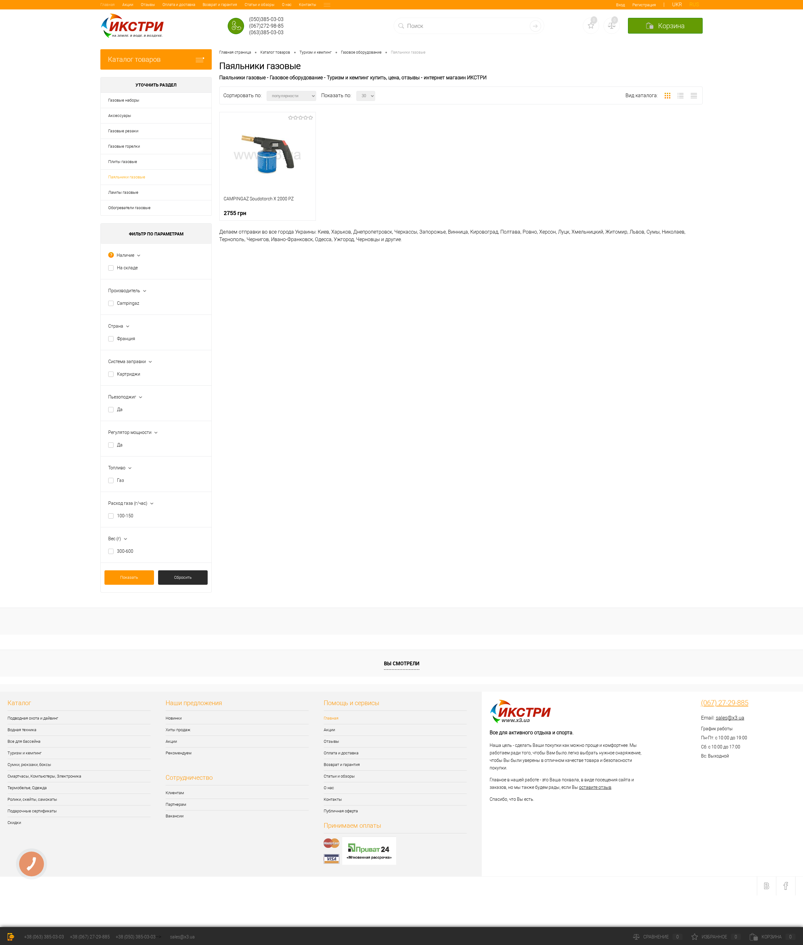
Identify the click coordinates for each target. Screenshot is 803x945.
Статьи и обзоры (259, 5)
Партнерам (176, 804)
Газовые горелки (124, 146)
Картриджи (128, 374)
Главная (107, 5)
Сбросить (183, 577)
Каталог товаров (134, 59)
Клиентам (175, 792)
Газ (120, 480)
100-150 (125, 515)
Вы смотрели (401, 663)
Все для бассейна (24, 741)
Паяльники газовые (126, 177)
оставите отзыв (595, 787)
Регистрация (644, 5)
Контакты (307, 5)
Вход (620, 5)
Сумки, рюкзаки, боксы (29, 764)
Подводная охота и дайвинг (33, 718)
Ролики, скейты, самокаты (32, 799)
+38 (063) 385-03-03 (44, 936)
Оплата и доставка (178, 5)
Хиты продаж (178, 729)
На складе (127, 267)
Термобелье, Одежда (27, 787)
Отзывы (148, 5)
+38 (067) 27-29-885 (90, 936)
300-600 (125, 551)
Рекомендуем (179, 753)
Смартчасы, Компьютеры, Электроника (44, 776)
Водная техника (22, 729)
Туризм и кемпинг (24, 753)
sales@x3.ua (730, 718)
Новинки (174, 718)
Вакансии (174, 816)
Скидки (14, 822)
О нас (286, 5)
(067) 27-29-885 (724, 703)
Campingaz (128, 303)
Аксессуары (119, 115)
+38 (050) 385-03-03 (136, 936)
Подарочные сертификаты (32, 811)
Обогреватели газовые (129, 207)
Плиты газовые (122, 161)
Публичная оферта (341, 811)
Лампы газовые (123, 192)
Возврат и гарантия (220, 5)
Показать (129, 577)
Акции (127, 5)
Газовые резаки (123, 131)
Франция (126, 338)
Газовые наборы (123, 100)
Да (120, 409)
